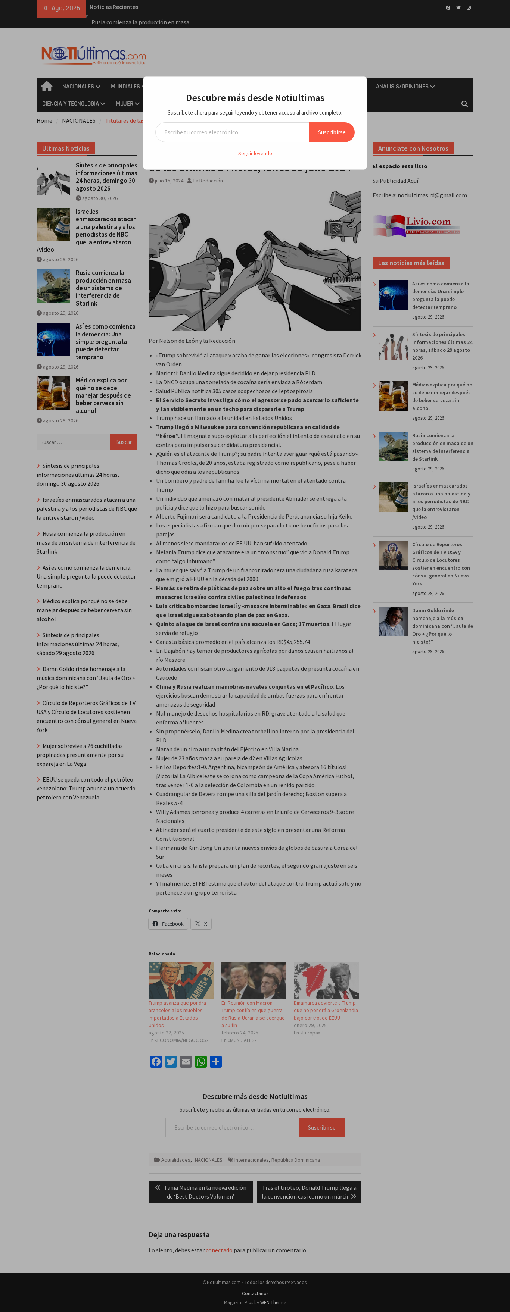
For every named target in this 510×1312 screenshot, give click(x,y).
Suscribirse (332, 132)
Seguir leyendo (255, 153)
